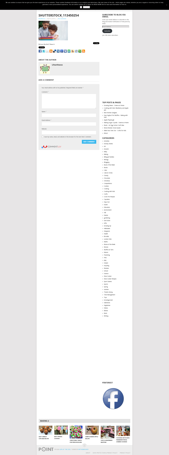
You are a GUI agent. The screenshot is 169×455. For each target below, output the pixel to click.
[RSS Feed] (83, 51)
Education (107, 207)
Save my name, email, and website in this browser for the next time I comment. (67, 137)
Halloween (107, 228)
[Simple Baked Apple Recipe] (92, 430)
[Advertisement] (117, 68)
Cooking (106, 189)
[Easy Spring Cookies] (61, 430)
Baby (105, 151)
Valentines (107, 302)
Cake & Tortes (108, 173)
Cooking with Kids (109, 191)
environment (107, 210)
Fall (105, 212)
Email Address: (46, 120)
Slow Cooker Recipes (110, 279)
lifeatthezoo (42, 18)
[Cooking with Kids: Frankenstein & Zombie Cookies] (123, 431)
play (105, 260)
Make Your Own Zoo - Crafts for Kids (115, 130)
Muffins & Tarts (108, 249)
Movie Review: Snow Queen (112, 128)
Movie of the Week (109, 244)
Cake (105, 170)
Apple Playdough (109, 120)
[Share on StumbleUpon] (69, 51)
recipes (106, 263)
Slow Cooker (107, 276)
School (106, 271)
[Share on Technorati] (79, 51)
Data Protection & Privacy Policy (105, 453)
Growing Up (107, 226)
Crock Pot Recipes (109, 196)
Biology (106, 159)
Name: (44, 111)
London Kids (107, 239)
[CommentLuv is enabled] (52, 147)
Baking (106, 154)
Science (106, 273)
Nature (106, 252)
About (106, 133)
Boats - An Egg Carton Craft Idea (114, 125)
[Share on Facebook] (40, 51)
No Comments (62, 18)
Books (106, 167)
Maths (106, 242)
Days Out (107, 202)
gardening (107, 218)
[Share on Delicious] (54, 51)
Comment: (45, 92)
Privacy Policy (125, 453)
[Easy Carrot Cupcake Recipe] (45, 430)
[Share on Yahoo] (72, 51)
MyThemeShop (83, 449)
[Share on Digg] (58, 51)
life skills (106, 236)
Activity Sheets (108, 143)
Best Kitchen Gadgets (110, 112)
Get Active (107, 220)
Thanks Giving (108, 292)
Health (106, 234)
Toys (105, 297)
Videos (106, 308)
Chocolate (107, 178)
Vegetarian (107, 305)
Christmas (107, 181)
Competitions (108, 183)
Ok (81, 7)
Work (105, 313)
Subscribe (107, 31)
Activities (106, 141)
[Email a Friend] (47, 51)
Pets (105, 257)
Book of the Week (109, 165)
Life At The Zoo (65, 449)
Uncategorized (108, 300)
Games (106, 215)
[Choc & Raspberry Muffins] (107, 432)
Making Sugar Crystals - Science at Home (116, 122)
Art (105, 146)
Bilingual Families (109, 157)
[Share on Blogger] (51, 51)
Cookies (106, 186)
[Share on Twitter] (43, 51)
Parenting (107, 255)
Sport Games (108, 281)
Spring (106, 287)
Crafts (106, 194)
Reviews (106, 268)
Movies (106, 247)
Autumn (106, 149)
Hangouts (107, 231)
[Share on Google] (61, 51)
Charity (106, 175)
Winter (106, 310)
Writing (106, 316)
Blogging (106, 162)
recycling (106, 265)
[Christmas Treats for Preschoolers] (76, 432)
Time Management (109, 295)
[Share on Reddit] (76, 51)
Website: (44, 129)
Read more (86, 7)
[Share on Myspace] (65, 51)
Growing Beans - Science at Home (114, 105)
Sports (106, 284)
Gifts (105, 223)
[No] (167, 5)
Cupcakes (107, 199)
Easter (106, 204)
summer (106, 289)
